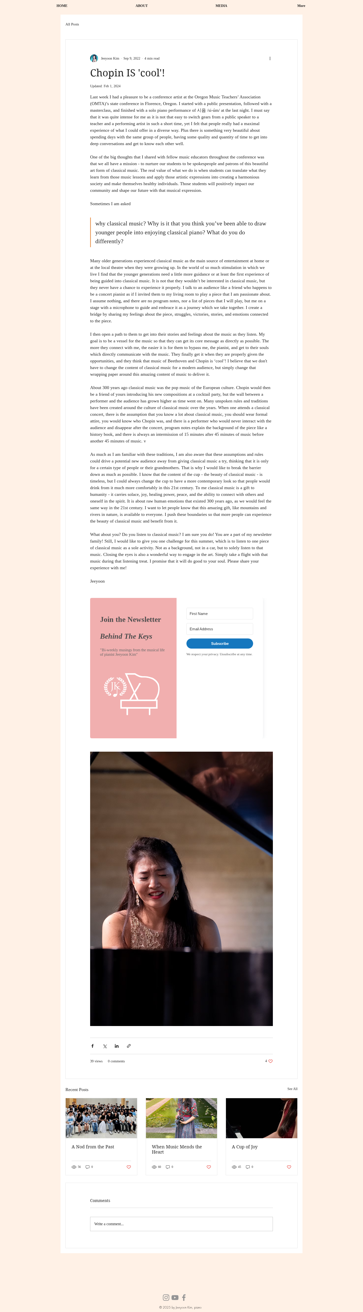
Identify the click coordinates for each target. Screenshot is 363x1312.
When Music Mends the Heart (177, 1149)
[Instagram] (166, 1297)
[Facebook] (184, 1297)
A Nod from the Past (93, 1146)
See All (292, 1089)
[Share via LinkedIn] (116, 1046)
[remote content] (181, 668)
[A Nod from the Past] (101, 1118)
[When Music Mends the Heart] (181, 1118)
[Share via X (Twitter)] (104, 1046)
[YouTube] (175, 1297)
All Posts (72, 24)
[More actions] (270, 58)
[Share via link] (128, 1046)
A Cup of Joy (245, 1146)
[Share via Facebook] (92, 1046)
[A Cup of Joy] (261, 1118)
